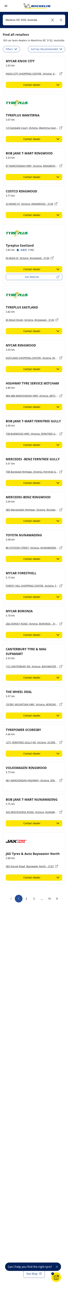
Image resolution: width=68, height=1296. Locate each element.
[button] (52, 20)
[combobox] (34, 20)
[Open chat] (56, 1277)
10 (49, 898)
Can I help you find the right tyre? (30, 1267)
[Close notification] (56, 1266)
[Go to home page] (37, 6)
